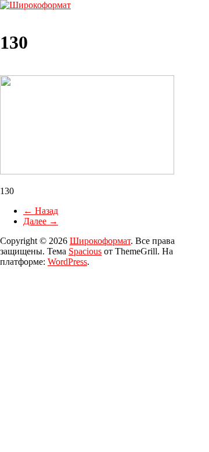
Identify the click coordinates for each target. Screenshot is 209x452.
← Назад (40, 211)
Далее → (40, 221)
